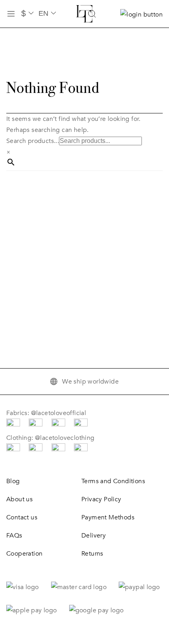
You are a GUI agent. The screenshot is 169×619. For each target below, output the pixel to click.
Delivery (93, 535)
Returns (92, 553)
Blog (13, 481)
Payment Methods (107, 517)
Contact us (21, 517)
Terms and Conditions (113, 481)
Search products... (32, 141)
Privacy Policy (101, 499)
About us (19, 499)
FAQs (14, 535)
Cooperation (24, 553)
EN (43, 13)
